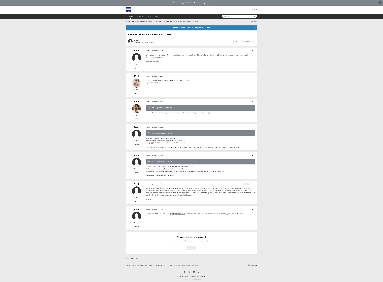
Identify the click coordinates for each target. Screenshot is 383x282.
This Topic (246, 16)
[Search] (254, 16)
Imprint (202, 276)
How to (149, 16)
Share (236, 41)
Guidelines (139, 16)
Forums (130, 16)
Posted (154, 50)
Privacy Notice (183, 276)
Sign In (254, 9)
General (151, 42)
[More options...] (253, 51)
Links (156, 16)
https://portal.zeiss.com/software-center (173, 171)
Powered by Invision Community (191, 279)
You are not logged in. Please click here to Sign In (190, 3)
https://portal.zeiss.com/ (177, 214)
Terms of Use (194, 276)
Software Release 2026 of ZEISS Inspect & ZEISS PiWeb (191, 27)
